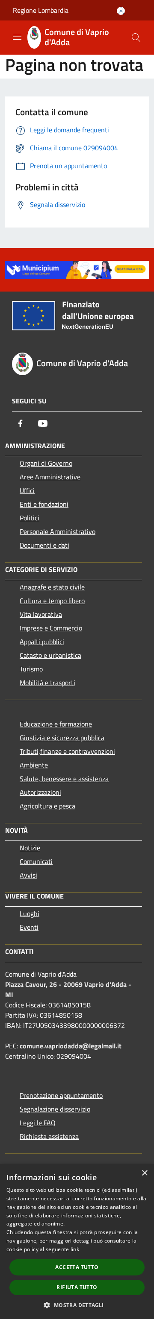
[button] (77, 1305)
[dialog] (77, 1241)
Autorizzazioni (40, 792)
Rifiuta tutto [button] (76, 1287)
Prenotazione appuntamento (61, 1095)
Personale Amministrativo (57, 531)
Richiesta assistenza (49, 1136)
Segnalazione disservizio (55, 1109)
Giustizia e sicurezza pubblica (62, 737)
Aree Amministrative (50, 477)
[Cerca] (136, 37)
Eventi (29, 927)
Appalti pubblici (42, 641)
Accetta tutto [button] (76, 1267)
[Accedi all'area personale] (121, 11)
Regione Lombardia (40, 10)
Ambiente (34, 765)
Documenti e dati (44, 545)
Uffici (27, 490)
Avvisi (28, 875)
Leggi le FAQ (38, 1123)
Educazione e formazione (56, 724)
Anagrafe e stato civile (52, 587)
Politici (29, 518)
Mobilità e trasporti (47, 682)
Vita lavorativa (41, 614)
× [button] (144, 1173)
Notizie (30, 848)
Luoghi (29, 913)
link (75, 1249)
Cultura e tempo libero (52, 600)
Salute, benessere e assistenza (64, 778)
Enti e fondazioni (44, 504)
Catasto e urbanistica (50, 655)
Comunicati (36, 861)
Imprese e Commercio (51, 628)
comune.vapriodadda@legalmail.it (70, 1046)
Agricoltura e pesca (47, 806)
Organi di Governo (46, 463)
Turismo (31, 669)
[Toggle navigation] (17, 37)
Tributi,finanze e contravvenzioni (67, 751)
